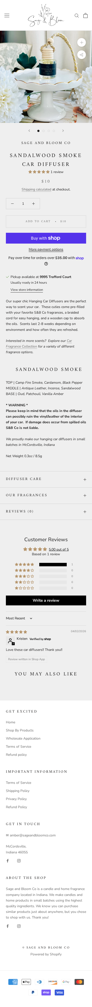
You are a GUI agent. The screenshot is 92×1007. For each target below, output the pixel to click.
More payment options (46, 249)
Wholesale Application (23, 738)
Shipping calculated (36, 189)
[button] (39, 172)
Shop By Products (20, 730)
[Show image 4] (54, 131)
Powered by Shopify (46, 954)
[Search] (77, 15)
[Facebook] (7, 860)
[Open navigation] (6, 15)
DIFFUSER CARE (24, 479)
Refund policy (16, 754)
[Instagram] (19, 860)
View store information (27, 290)
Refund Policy (16, 807)
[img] (16, 632)
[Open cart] (85, 15)
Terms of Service (18, 746)
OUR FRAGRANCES (26, 495)
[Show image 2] (43, 131)
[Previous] (29, 131)
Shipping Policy (17, 790)
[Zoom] (81, 42)
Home (10, 722)
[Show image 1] (38, 131)
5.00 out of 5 (59, 549)
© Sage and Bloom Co (46, 947)
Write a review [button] (46, 600)
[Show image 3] (49, 131)
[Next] (63, 131)
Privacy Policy (16, 799)
